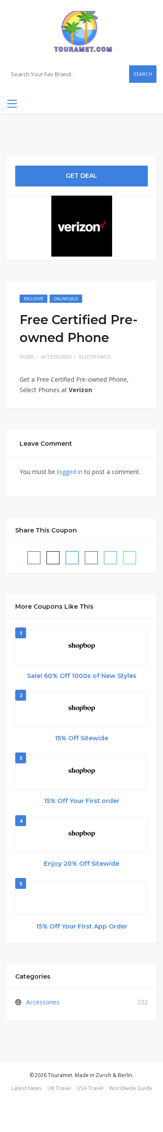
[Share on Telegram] (110, 557)
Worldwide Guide (130, 1088)
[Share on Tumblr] (91, 557)
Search (142, 74)
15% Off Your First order (82, 801)
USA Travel (90, 1088)
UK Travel (59, 1088)
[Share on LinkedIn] (72, 557)
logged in (70, 472)
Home (27, 356)
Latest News (26, 1088)
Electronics (94, 356)
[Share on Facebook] (33, 557)
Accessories (56, 356)
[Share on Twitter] (53, 557)
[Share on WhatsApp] (129, 557)
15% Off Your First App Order (81, 926)
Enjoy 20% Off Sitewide (81, 864)
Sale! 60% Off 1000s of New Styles (81, 676)
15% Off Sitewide (81, 738)
